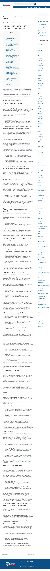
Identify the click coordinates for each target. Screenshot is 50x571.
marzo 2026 (40, 58)
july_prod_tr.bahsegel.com (42, 226)
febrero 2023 (40, 96)
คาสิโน (39, 315)
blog (38, 172)
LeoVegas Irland (40, 238)
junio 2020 (39, 128)
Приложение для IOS (9, 49)
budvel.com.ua (40, 177)
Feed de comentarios (41, 324)
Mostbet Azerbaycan (41, 251)
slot (38, 275)
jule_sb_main (40, 224)
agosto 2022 (40, 105)
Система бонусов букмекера (11, 34)
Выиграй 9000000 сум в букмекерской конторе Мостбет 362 (42, 304)
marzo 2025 (40, 76)
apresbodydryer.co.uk (41, 159)
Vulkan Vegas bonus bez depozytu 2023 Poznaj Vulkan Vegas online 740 (43, 293)
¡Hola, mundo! (41, 44)
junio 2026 (39, 53)
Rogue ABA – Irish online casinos (43, 272)
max (38, 244)
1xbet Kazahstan (40, 155)
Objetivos (35, 7)
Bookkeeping (40, 175)
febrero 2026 (40, 60)
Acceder (39, 321)
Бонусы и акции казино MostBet (11, 77)
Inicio (25, 7)
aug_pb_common (40, 160)
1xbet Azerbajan (40, 152)
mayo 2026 (39, 55)
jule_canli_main (40, 221)
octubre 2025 (40, 67)
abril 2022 (39, 111)
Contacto (45, 7)
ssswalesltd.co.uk (41, 282)
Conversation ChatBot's (42, 198)
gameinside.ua (40, 211)
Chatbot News (40, 187)
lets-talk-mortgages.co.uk (42, 241)
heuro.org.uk (40, 216)
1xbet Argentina (40, 150)
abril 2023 (39, 95)
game (38, 210)
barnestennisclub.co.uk (42, 165)
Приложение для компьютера (11, 78)
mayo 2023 (39, 93)
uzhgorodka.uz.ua (41, 290)
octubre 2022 (40, 101)
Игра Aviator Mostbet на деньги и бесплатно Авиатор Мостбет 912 (43, 309)
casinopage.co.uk (41, 182)
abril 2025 (39, 75)
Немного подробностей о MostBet (12, 80)
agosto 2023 (40, 88)
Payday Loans (40, 267)
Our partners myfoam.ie (42, 265)
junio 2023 (39, 91)
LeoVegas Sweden (41, 239)
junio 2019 (39, 138)
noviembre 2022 (40, 100)
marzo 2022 (40, 113)
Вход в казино (8, 66)
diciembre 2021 (40, 118)
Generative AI (40, 213)
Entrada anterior (4, 554)
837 (38, 157)
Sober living (40, 278)
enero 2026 (40, 62)
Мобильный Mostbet (9, 75)
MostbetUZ (8, 79)
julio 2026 (39, 52)
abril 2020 (39, 131)
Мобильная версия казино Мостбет (12, 43)
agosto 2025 (40, 70)
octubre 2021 (40, 119)
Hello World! (40, 215)
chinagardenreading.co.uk (42, 190)
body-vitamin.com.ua (41, 173)
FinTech (39, 205)
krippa (39, 233)
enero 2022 (40, 116)
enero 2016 (39, 143)
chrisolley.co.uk (40, 193)
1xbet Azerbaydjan (41, 154)
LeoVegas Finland (41, 234)
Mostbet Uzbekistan (6, 20)
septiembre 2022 (40, 103)
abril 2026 (39, 57)
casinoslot (39, 185)
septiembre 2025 (40, 68)
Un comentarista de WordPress (43, 42)
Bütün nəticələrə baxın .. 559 (42, 178)
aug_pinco (39, 162)
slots (38, 277)
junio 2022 (39, 108)
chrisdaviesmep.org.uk (41, 192)
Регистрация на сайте (10, 52)
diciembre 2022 (40, 98)
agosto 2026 (40, 50)
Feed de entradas (41, 323)
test (38, 283)
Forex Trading (40, 206)
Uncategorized (40, 288)
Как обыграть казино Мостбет (11, 35)
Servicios (39, 7)
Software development (41, 280)
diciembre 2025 (40, 63)
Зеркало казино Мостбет (10, 54)
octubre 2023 (40, 85)
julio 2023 (39, 90)
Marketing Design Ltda (33, 569)
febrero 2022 (40, 114)
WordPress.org (40, 326)
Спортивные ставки (9, 48)
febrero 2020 (40, 134)
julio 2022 (39, 106)
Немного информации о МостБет (12, 67)
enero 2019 (39, 141)
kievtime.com (40, 231)
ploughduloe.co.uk (41, 270)
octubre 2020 (40, 126)
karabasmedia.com (41, 229)
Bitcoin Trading (40, 170)
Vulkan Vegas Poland (41, 296)
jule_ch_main (40, 223)
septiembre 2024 (41, 83)
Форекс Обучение (41, 313)
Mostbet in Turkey (41, 252)
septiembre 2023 (41, 86)
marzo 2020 (40, 133)
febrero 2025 (40, 78)
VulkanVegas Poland (41, 298)
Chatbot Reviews (40, 188)
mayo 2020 (39, 129)
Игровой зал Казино (9, 61)
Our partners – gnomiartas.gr (43, 260)
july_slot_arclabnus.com (42, 228)
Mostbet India (40, 254)
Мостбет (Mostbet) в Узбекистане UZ (12, 58)
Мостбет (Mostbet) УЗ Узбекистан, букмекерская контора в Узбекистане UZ (12, 45)
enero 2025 (40, 80)
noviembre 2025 (40, 65)
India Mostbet (40, 218)
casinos (39, 183)
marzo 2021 (40, 121)
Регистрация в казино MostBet (11, 60)
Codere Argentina (41, 195)
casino (39, 180)
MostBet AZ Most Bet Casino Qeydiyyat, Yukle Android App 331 (43, 248)
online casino (40, 259)
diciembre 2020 (40, 124)
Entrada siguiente (31, 554)
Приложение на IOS (9, 57)
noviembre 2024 (40, 81)
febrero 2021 (40, 123)
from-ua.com (40, 208)
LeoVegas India (40, 236)
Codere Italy (40, 197)
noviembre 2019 (40, 136)
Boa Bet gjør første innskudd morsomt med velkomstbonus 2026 (43, 29)
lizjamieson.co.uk (41, 243)
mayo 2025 (39, 73)
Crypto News (40, 200)
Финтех (39, 312)
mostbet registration (18, 137)
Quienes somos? (30, 7)
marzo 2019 (40, 139)
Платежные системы (9, 62)
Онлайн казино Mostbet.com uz (11, 37)
